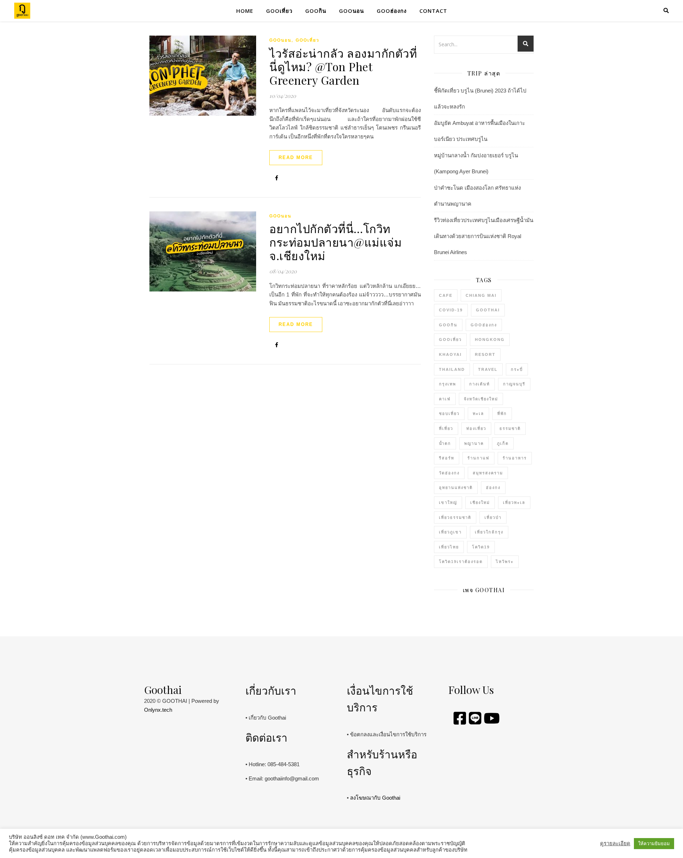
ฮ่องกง (493, 487)
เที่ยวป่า (493, 517)
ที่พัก (502, 413)
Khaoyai (450, 354)
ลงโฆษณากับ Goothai (375, 798)
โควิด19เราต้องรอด (461, 561)
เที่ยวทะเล (514, 502)
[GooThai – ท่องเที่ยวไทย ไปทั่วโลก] (22, 11)
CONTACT (433, 10)
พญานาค (474, 443)
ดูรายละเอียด (615, 843)
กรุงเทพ (447, 384)
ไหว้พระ (505, 561)
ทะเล (478, 413)
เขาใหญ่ (448, 502)
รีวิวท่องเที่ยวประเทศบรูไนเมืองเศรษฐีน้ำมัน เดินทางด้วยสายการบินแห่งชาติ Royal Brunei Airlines (483, 236)
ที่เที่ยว (446, 428)
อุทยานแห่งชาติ (456, 487)
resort (485, 354)
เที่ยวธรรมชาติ (455, 517)
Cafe (445, 295)
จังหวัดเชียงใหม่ (481, 399)
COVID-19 (451, 310)
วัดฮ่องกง (449, 473)
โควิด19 (481, 547)
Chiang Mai (481, 295)
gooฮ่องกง (392, 10)
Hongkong (490, 339)
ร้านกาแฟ (478, 458)
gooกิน (315, 10)
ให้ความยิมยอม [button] (654, 843)
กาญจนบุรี (514, 384)
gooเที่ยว (279, 10)
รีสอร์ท (446, 458)
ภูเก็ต (503, 443)
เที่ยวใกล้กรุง (489, 532)
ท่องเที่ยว (476, 428)
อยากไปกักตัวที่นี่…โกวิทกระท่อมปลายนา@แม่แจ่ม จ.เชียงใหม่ (335, 242)
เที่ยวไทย (449, 547)
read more (296, 157)
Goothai (488, 310)
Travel (488, 369)
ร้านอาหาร (515, 458)
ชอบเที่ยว (449, 413)
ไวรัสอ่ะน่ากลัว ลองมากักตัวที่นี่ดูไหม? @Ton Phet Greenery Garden (343, 66)
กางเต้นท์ (479, 384)
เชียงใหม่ (480, 502)
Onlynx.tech (158, 710)
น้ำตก (445, 443)
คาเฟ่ (445, 399)
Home (244, 10)
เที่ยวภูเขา (450, 532)
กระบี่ (517, 369)
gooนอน (351, 10)
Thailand (452, 369)
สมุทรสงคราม (488, 473)
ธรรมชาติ (510, 428)
